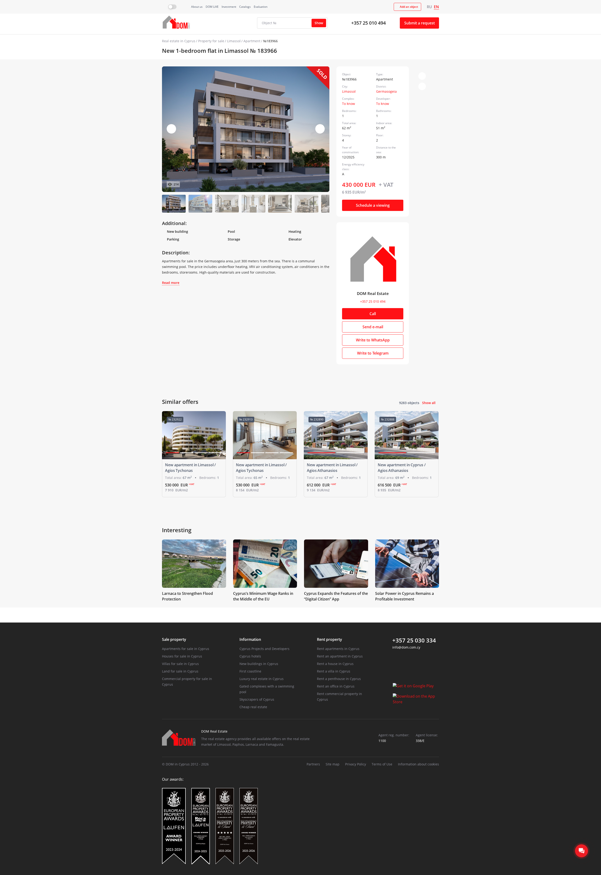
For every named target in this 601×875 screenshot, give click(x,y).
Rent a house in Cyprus (335, 663)
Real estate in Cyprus (178, 41)
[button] (320, 129)
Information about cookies (418, 764)
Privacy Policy (355, 764)
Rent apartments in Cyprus (338, 648)
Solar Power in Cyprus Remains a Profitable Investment (404, 596)
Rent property (329, 639)
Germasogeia (386, 91)
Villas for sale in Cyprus (180, 663)
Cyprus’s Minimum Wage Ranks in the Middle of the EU (263, 596)
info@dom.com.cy (406, 647)
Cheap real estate (253, 707)
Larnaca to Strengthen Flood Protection (187, 596)
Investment (229, 7)
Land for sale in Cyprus (180, 671)
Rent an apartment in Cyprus (340, 656)
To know (348, 103)
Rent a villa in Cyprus (333, 671)
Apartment (251, 41)
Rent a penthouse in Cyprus (339, 678)
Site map (332, 764)
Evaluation (260, 7)
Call (373, 313)
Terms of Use (382, 764)
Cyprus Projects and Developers (264, 648)
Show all (428, 403)
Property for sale (211, 41)
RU (429, 6)
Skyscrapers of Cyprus (256, 699)
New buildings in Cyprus (258, 663)
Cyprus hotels (250, 656)
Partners (313, 764)
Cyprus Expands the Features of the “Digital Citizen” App (336, 596)
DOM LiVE (212, 7)
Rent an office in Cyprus (335, 686)
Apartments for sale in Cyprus (185, 648)
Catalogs (245, 7)
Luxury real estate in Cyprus (261, 678)
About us (197, 7)
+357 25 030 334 (414, 640)
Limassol (234, 41)
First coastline (250, 671)
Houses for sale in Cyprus (182, 656)
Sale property (174, 639)
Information (250, 639)
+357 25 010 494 (368, 23)
